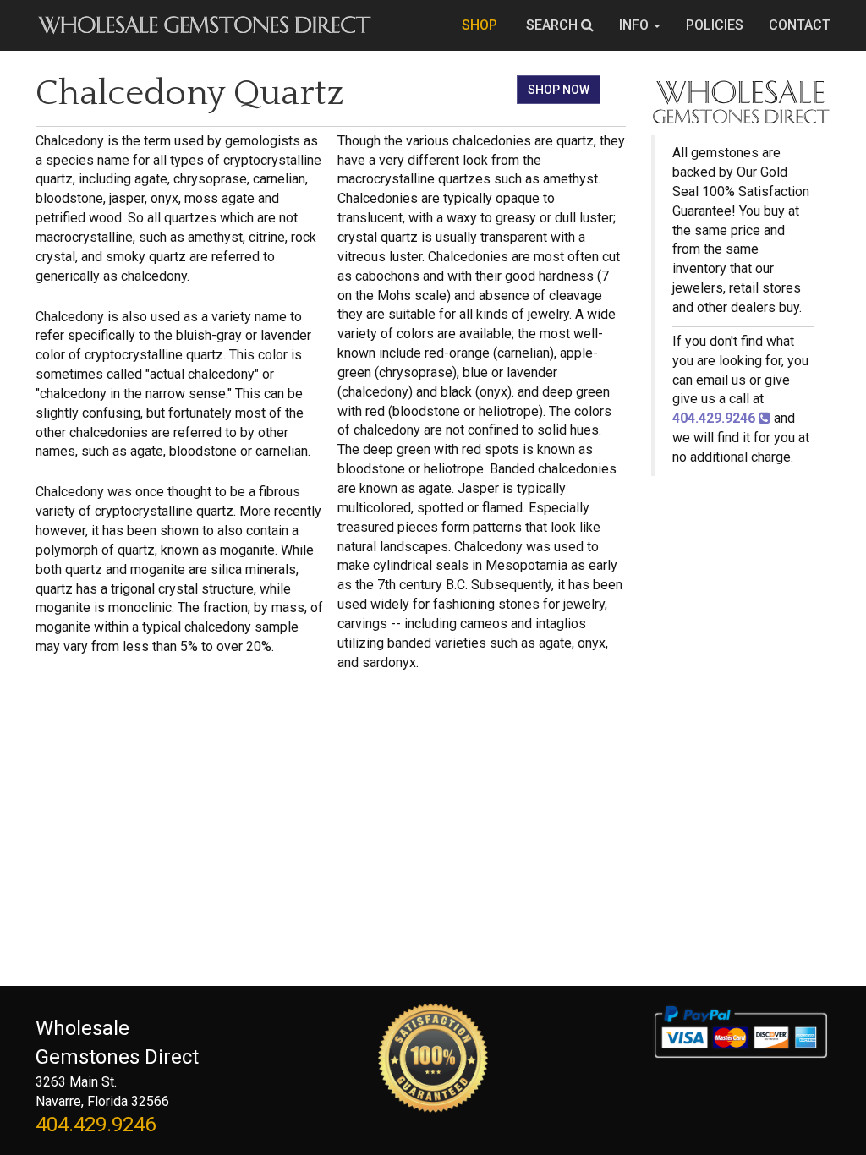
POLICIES (714, 25)
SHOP (481, 25)
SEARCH (553, 25)
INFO (635, 25)
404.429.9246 (96, 1124)
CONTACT (799, 25)
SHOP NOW (558, 89)
